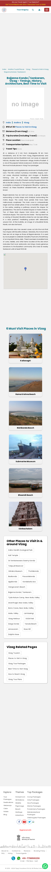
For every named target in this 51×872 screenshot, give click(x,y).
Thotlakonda (33, 571)
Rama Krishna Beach (26, 394)
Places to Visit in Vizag (40, 69)
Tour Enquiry (22, 10)
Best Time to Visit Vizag (18, 669)
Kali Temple (13, 555)
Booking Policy (39, 851)
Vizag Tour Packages (17, 663)
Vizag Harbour (14, 618)
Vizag (28, 69)
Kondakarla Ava (29, 582)
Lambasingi (29, 613)
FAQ (3, 853)
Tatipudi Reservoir (15, 566)
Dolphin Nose (13, 634)
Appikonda (12, 582)
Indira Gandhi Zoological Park (20, 550)
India (4, 69)
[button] (25, 269)
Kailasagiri (25, 360)
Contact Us (16, 851)
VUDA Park (30, 618)
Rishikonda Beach (25, 428)
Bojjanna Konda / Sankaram (20, 592)
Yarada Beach (31, 624)
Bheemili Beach (25, 495)
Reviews (27, 851)
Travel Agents (21, 853)
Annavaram (13, 629)
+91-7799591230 (31, 858)
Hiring (10, 853)
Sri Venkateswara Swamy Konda (21, 560)
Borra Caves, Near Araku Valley (21, 608)
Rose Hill (27, 629)
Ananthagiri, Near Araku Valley (20, 603)
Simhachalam (25, 528)
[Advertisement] (25, 41)
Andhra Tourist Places (16, 69)
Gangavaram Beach (16, 587)
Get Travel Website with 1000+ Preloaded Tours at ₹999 (25, 5)
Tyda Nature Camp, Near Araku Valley (24, 597)
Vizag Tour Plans (15, 679)
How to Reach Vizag (16, 674)
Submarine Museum (25, 461)
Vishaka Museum (15, 571)
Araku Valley (13, 613)
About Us (4, 851)
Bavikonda (12, 576)
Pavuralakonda (29, 576)
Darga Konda (13, 624)
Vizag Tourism (14, 653)
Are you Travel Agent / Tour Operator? (25, 2)
